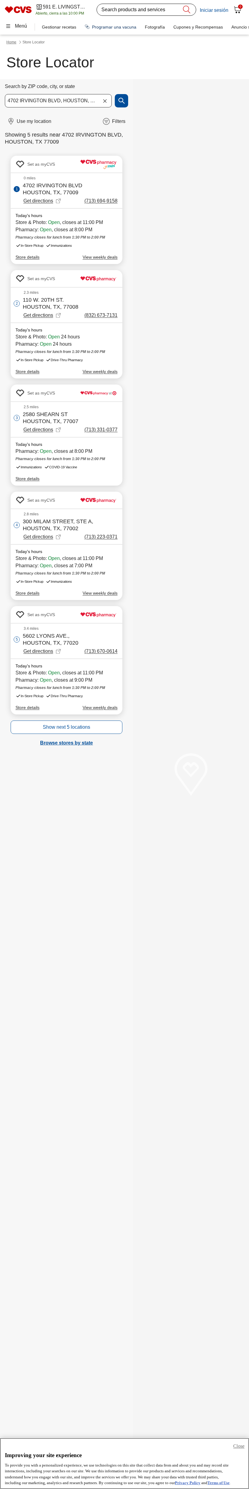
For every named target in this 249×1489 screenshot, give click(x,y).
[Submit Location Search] (121, 100)
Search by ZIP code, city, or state (40, 86)
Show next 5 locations (66, 727)
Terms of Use (218, 1483)
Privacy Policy (187, 1483)
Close (238, 1446)
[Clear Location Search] (104, 100)
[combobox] (58, 100)
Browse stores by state (66, 742)
